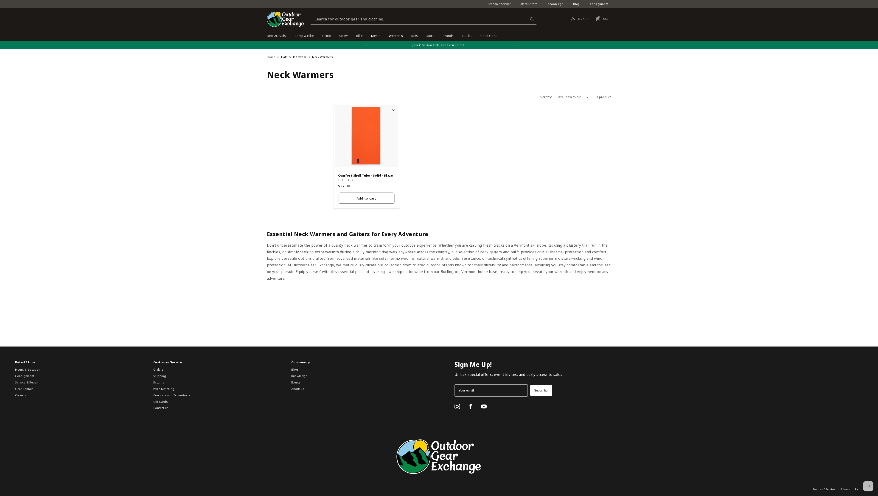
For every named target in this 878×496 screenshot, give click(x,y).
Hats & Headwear (294, 57)
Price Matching (163, 389)
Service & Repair (27, 382)
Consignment (599, 4)
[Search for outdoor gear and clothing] (532, 19)
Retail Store (529, 4)
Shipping (159, 376)
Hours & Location (27, 369)
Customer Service (498, 4)
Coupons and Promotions (172, 395)
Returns (158, 382)
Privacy (845, 489)
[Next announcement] (512, 45)
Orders (158, 369)
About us (297, 389)
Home (271, 57)
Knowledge (555, 4)
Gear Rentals (24, 389)
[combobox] (423, 19)
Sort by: (546, 97)
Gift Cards (160, 402)
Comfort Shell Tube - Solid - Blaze (365, 176)
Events (296, 382)
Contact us (161, 408)
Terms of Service (824, 489)
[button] (601, 19)
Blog (576, 4)
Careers (21, 395)
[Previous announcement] (366, 45)
